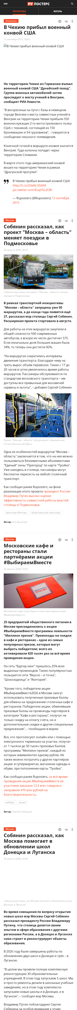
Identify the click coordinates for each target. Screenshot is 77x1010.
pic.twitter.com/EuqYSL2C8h (32, 190)
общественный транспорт (45, 512)
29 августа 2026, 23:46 (16, 858)
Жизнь (57, 11)
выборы (10, 802)
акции (22, 802)
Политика (19, 11)
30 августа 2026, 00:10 (16, 249)
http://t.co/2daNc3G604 (29, 185)
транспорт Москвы (16, 512)
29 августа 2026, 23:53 (16, 569)
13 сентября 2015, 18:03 (17, 39)
